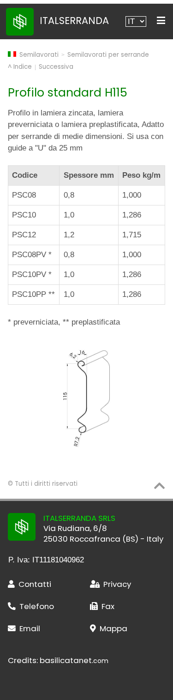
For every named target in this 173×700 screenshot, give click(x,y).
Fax (107, 606)
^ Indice (20, 66)
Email (29, 628)
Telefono (36, 606)
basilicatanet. (74, 660)
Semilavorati (39, 54)
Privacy (117, 584)
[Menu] (161, 20)
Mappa (113, 628)
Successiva (56, 66)
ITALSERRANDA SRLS (79, 518)
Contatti (34, 584)
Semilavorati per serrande (108, 54)
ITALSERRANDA (74, 20)
